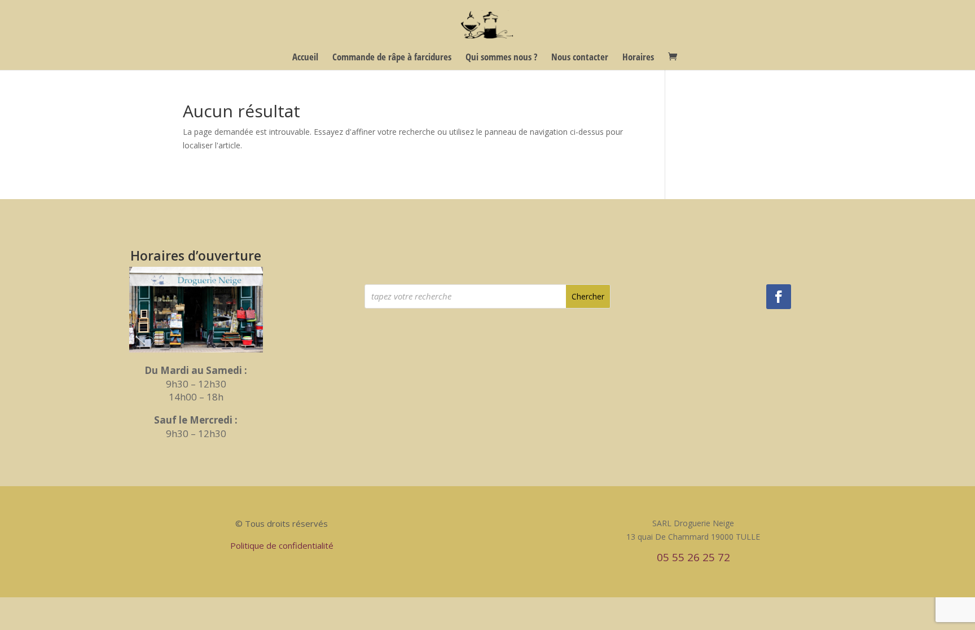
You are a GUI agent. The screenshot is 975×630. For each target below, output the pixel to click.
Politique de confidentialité (281, 545)
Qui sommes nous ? (501, 58)
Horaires (638, 58)
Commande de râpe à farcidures (391, 58)
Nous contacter (579, 58)
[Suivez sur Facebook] (778, 296)
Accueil (305, 58)
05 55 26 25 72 (693, 557)
